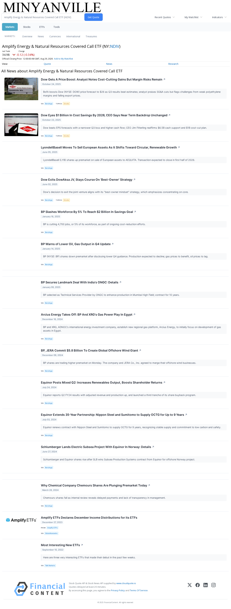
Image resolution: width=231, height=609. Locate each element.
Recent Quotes (163, 17)
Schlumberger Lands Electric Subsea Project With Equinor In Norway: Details (97, 447)
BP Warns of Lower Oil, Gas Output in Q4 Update (77, 244)
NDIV (114, 46)
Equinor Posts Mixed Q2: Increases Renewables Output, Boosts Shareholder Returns (103, 382)
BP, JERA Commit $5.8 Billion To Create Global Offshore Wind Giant (91, 350)
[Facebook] (197, 589)
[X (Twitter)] (189, 589)
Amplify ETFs (52, 528)
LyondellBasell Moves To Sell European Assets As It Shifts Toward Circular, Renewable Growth (110, 147)
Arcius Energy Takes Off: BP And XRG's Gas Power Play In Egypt (88, 314)
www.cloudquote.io (126, 583)
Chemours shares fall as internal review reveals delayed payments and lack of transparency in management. (104, 497)
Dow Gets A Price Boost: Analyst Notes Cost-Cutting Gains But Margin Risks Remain (103, 79)
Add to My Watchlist (63, 58)
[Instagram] (213, 589)
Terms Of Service (139, 590)
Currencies (55, 36)
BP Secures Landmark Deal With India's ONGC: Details (81, 282)
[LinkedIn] (205, 589)
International (73, 36)
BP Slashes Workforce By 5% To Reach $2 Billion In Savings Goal (88, 212)
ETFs (42, 26)
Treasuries (91, 36)
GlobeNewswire (51, 533)
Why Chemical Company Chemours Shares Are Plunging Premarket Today (95, 485)
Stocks (26, 26)
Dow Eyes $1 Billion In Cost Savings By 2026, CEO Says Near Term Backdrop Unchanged (106, 115)
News (41, 36)
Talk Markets (50, 565)
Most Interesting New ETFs (62, 545)
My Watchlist (191, 17)
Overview (27, 36)
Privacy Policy (118, 590)
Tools (56, 26)
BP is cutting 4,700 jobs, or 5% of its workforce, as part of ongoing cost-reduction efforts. (94, 224)
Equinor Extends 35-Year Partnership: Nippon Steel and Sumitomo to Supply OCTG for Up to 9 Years (114, 414)
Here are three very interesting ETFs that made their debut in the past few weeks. (89, 557)
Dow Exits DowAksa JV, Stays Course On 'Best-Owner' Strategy (88, 179)
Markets (9, 26)
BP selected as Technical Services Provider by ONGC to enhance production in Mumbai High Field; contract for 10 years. (111, 294)
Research (173, 63)
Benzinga (48, 104)
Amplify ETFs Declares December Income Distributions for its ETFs (89, 517)
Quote (47, 63)
